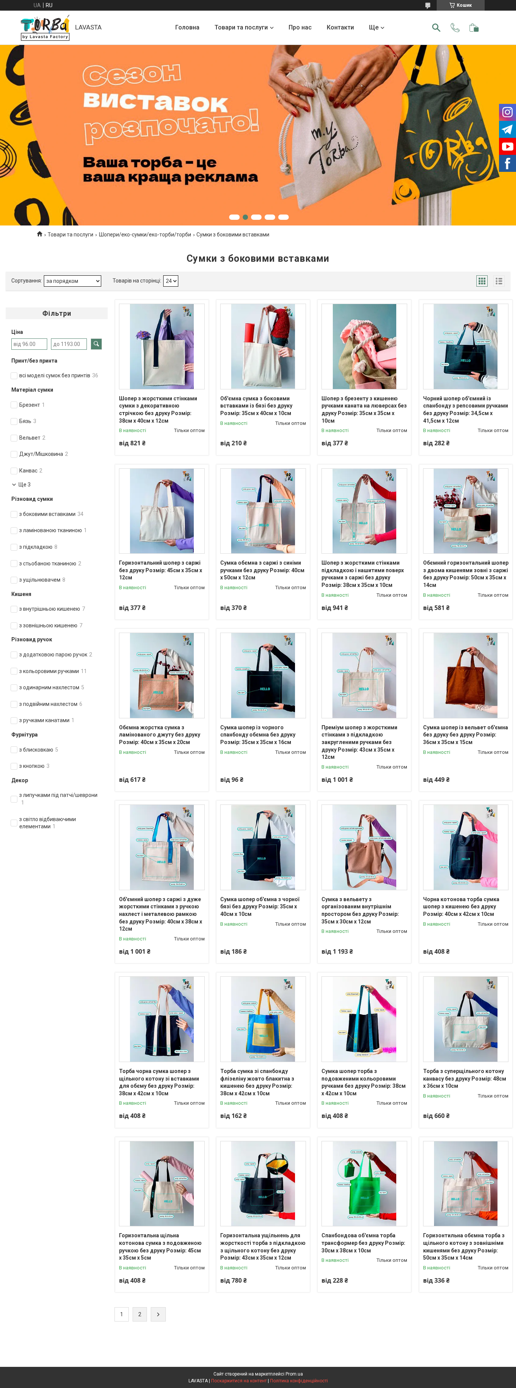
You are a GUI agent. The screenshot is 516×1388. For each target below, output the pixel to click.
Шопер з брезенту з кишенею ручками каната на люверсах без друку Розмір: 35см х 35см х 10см (364, 409)
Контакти (340, 27)
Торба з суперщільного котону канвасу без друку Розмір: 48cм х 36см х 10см (464, 1078)
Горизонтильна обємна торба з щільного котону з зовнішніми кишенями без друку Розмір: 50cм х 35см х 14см (464, 1246)
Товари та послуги (241, 27)
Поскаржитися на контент (239, 1380)
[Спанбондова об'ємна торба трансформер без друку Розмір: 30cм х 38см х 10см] (364, 1184)
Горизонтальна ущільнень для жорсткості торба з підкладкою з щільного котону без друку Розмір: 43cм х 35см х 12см (263, 1246)
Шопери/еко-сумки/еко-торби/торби (145, 235)
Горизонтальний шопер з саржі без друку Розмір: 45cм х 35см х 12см (160, 570)
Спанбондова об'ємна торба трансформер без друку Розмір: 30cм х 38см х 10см (363, 1242)
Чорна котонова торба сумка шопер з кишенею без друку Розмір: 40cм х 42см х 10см (461, 906)
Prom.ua (294, 1374)
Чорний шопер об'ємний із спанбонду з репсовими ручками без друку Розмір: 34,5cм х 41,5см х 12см (465, 409)
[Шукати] (436, 27)
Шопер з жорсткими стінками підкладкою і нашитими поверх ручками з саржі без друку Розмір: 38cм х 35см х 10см (362, 574)
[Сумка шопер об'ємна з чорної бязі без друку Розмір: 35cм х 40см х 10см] (263, 847)
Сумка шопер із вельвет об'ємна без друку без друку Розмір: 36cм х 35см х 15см (465, 734)
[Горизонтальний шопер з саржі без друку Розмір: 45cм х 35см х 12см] (162, 511)
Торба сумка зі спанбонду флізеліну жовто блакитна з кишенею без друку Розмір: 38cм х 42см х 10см (257, 1082)
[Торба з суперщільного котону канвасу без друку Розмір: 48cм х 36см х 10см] (466, 1019)
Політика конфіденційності (299, 1380)
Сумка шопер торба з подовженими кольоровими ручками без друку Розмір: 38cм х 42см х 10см (363, 1082)
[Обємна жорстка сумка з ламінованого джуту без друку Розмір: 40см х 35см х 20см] (162, 675)
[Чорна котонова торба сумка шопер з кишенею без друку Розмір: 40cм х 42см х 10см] (466, 847)
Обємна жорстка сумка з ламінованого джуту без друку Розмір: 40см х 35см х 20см (159, 734)
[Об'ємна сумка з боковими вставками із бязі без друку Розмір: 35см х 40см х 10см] (263, 346)
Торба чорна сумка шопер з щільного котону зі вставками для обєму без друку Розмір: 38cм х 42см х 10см (159, 1082)
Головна (187, 27)
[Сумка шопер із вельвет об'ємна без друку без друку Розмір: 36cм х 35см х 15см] (466, 675)
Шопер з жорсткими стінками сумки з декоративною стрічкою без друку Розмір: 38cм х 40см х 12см (158, 409)
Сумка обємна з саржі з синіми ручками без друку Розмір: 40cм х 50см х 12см (262, 570)
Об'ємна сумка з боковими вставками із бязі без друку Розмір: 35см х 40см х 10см (256, 405)
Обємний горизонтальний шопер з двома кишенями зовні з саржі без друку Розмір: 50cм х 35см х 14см (465, 574)
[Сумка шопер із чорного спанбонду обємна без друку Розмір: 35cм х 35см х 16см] (263, 675)
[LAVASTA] (45, 28)
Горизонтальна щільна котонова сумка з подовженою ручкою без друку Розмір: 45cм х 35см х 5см (160, 1246)
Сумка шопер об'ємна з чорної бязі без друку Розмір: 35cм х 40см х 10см (259, 906)
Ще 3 (25, 485)
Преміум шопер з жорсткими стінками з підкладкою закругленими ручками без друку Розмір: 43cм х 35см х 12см (359, 742)
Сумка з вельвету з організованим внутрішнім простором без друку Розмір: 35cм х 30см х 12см (360, 910)
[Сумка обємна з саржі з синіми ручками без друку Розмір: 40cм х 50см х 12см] (263, 511)
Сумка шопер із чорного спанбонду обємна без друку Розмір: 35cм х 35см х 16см (257, 734)
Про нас (300, 27)
